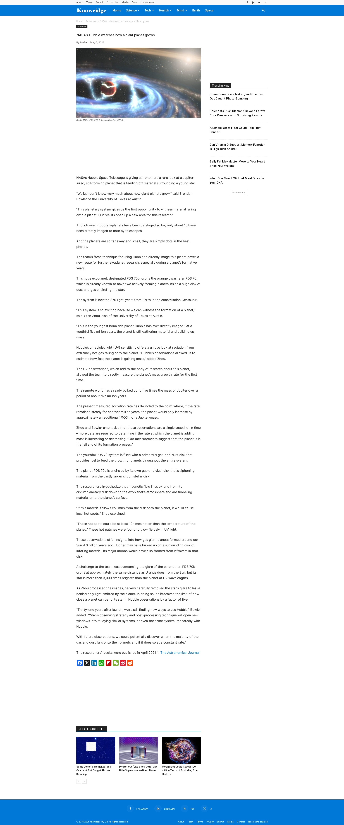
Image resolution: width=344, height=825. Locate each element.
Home (117, 10)
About (79, 2)
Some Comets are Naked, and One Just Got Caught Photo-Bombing (93, 770)
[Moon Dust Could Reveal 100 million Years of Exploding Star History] (181, 750)
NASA (83, 42)
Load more (237, 192)
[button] (263, 11)
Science (131, 10)
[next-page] (84, 781)
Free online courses (143, 2)
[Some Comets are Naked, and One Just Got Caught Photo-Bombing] (95, 750)
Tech (148, 10)
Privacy (210, 821)
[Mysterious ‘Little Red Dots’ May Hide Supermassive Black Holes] (138, 750)
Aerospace (91, 21)
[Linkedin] (253, 2)
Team (89, 2)
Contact (241, 821)
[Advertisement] (139, 148)
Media (125, 2)
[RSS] (259, 2)
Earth (196, 10)
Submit (100, 2)
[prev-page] (78, 781)
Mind (180, 10)
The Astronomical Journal (179, 652)
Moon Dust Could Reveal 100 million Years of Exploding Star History (180, 770)
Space (209, 10)
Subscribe (112, 2)
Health (164, 10)
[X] (265, 2)
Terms (200, 821)
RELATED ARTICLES (91, 729)
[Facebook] (247, 2)
